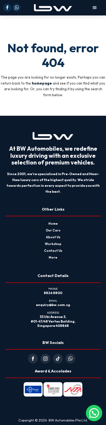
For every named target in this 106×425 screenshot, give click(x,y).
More (53, 257)
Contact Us (53, 251)
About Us (53, 237)
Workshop (53, 244)
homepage (42, 83)
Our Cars (53, 230)
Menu (87, 8)
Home (53, 223)
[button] (94, 413)
